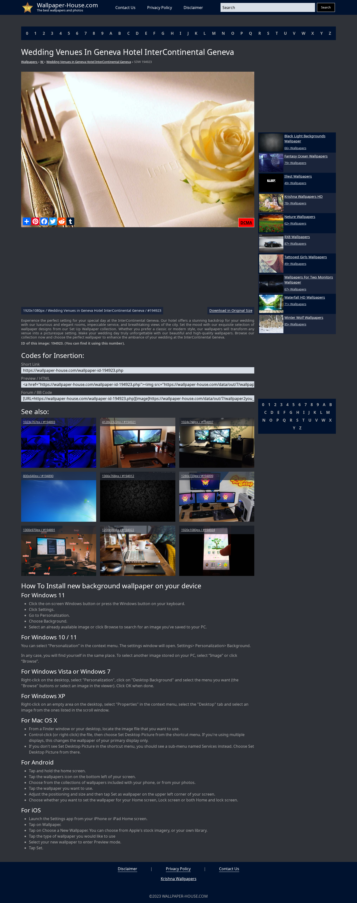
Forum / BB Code (36, 392)
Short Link (30, 364)
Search (326, 7)
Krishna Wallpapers (178, 878)
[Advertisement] (137, 269)
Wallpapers (29, 62)
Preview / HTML (35, 378)
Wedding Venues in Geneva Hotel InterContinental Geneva (88, 62)
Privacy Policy (159, 7)
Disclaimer (193, 7)
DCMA (246, 222)
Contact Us (125, 7)
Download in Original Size (230, 311)
